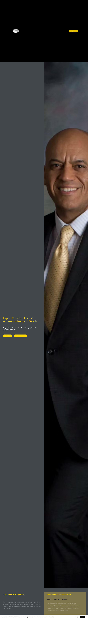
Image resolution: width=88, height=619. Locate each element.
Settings (76, 617)
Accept (82, 617)
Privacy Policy (51, 617)
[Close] (86, 617)
